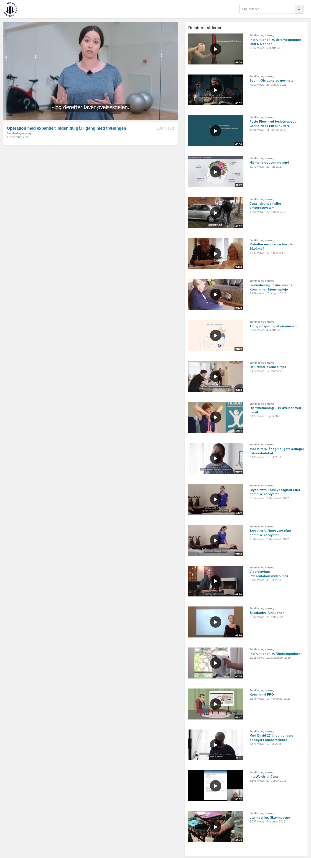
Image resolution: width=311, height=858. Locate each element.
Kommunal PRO (262, 694)
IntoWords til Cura (264, 776)
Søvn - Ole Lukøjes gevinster (272, 80)
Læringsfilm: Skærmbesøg (270, 817)
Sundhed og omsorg (19, 133)
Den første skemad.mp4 (268, 367)
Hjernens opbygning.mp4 (269, 162)
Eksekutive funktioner (267, 612)
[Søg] (299, 9)
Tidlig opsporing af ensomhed (273, 326)
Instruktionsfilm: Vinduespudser (275, 653)
